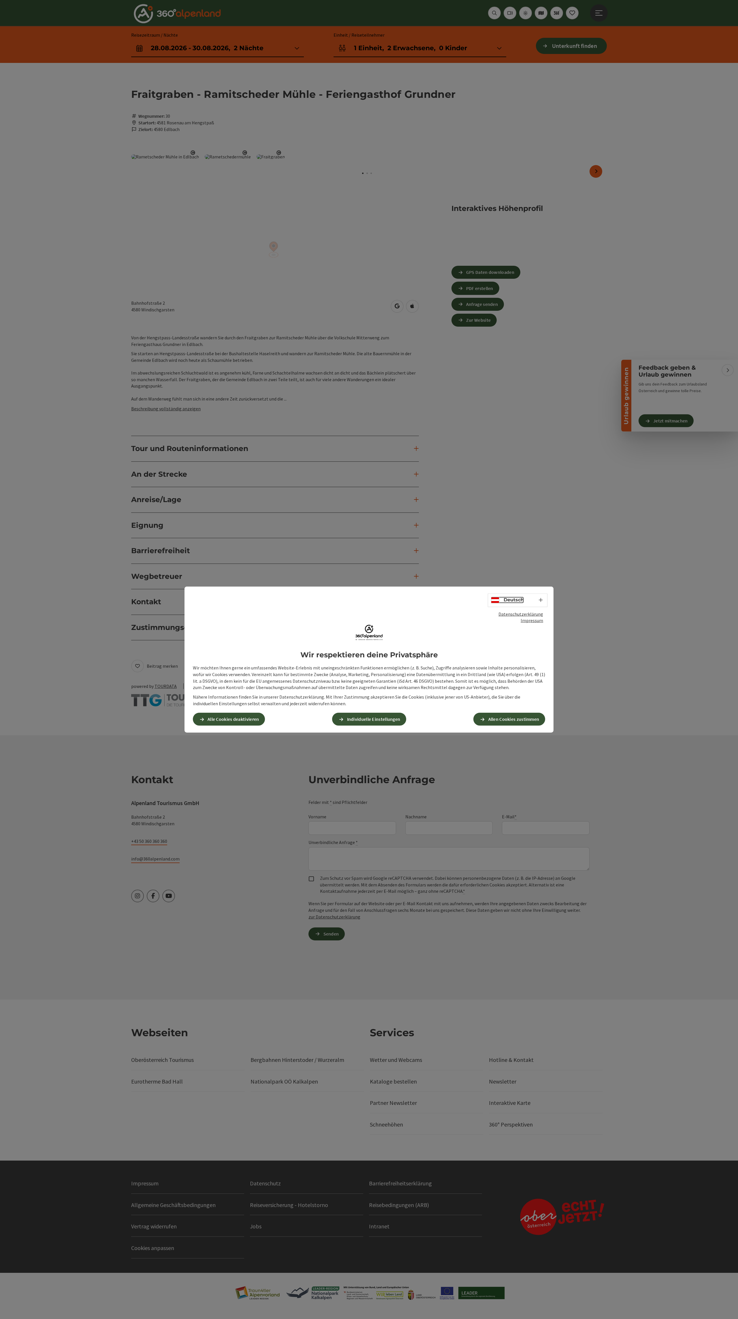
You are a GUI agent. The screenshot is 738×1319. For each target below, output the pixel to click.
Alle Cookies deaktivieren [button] (233, 719)
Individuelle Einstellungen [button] (373, 719)
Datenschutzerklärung (520, 614)
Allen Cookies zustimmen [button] (513, 719)
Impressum (532, 620)
